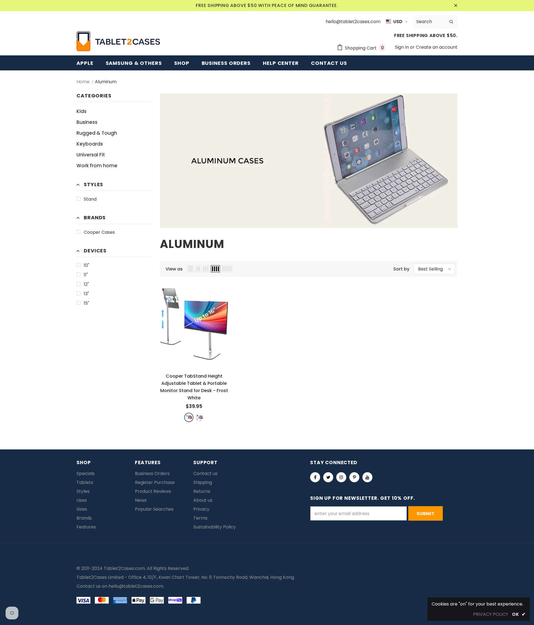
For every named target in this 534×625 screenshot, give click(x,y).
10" (86, 265)
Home (83, 81)
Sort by (401, 269)
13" (86, 294)
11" (86, 275)
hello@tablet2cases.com (135, 586)
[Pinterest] (354, 477)
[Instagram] (341, 477)
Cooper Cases (99, 232)
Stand (90, 199)
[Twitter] (328, 477)
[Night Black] (199, 417)
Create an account (437, 47)
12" (86, 284)
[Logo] (118, 41)
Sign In (402, 47)
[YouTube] (367, 477)
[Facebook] (315, 477)
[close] (455, 5)
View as (174, 269)
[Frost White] (189, 417)
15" (86, 303)
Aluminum (106, 81)
